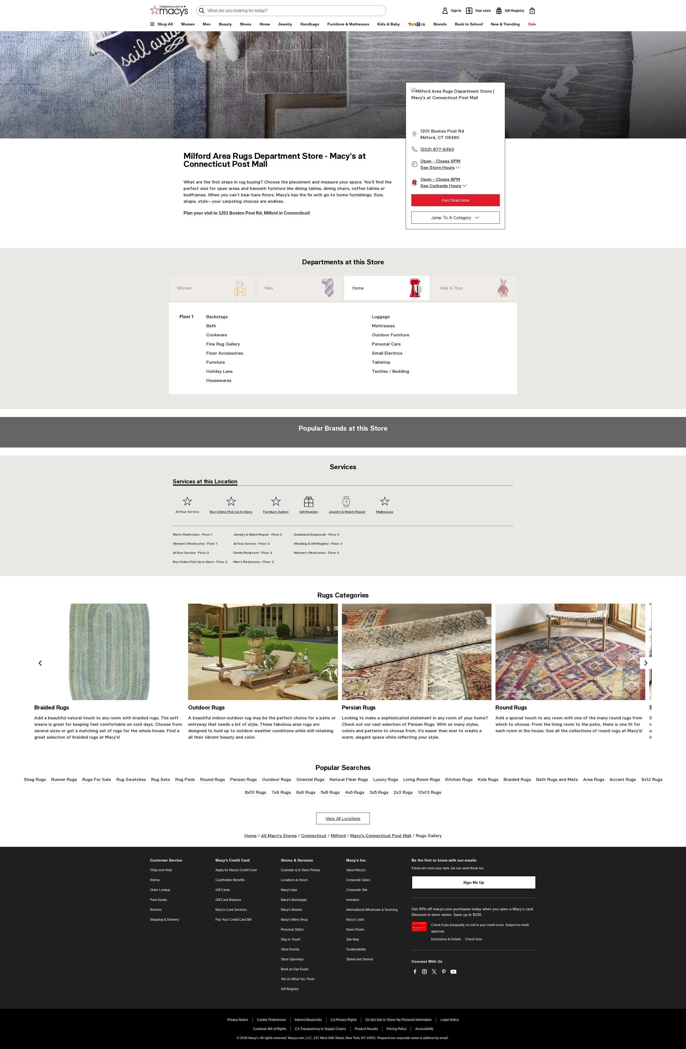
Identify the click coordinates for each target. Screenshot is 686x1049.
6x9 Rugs (305, 792)
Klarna (155, 880)
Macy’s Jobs (355, 920)
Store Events (290, 949)
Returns (156, 910)
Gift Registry (290, 989)
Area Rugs (593, 779)
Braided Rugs (517, 779)
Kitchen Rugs (458, 779)
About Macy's (356, 870)
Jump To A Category (451, 217)
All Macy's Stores (279, 835)
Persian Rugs (243, 779)
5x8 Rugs (330, 792)
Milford (338, 835)
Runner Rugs (64, 779)
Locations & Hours (294, 880)
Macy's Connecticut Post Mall (380, 835)
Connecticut (313, 835)
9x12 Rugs (651, 779)
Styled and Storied (359, 959)
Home (358, 287)
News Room (355, 929)
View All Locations (343, 818)
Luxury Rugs (385, 779)
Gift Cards (222, 890)
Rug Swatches (131, 779)
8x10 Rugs (255, 792)
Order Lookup (160, 890)
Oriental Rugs (310, 779)
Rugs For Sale (96, 779)
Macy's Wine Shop (294, 920)
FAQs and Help (161, 870)
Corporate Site (356, 890)
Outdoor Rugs (276, 779)
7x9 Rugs (281, 792)
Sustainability (356, 949)
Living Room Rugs (421, 779)
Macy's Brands (291, 910)
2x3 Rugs (403, 792)
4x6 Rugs (354, 792)
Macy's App (289, 890)
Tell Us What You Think (297, 979)
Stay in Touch (290, 939)
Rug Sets (160, 779)
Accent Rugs (623, 779)
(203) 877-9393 (437, 149)
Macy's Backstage (294, 900)
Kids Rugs (488, 779)
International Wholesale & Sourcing (372, 910)
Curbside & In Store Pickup (300, 870)
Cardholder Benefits (230, 880)
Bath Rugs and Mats (557, 779)
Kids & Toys (451, 287)
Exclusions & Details (446, 939)
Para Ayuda (158, 900)
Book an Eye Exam (294, 969)
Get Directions (455, 200)
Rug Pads (185, 779)
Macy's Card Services (231, 910)
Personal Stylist (292, 929)
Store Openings (292, 959)
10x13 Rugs (429, 792)
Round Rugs (212, 779)
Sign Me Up (473, 882)
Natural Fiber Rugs (349, 779)
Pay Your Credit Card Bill (233, 920)
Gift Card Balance (228, 900)
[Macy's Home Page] (169, 10)
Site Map (352, 939)
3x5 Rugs (379, 792)
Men (269, 287)
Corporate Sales (358, 880)
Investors (352, 900)
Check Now (473, 939)
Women (184, 287)
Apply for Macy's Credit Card (236, 870)
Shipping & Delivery (164, 920)
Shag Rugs (35, 779)
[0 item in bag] (532, 10)
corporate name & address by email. (422, 1038)
